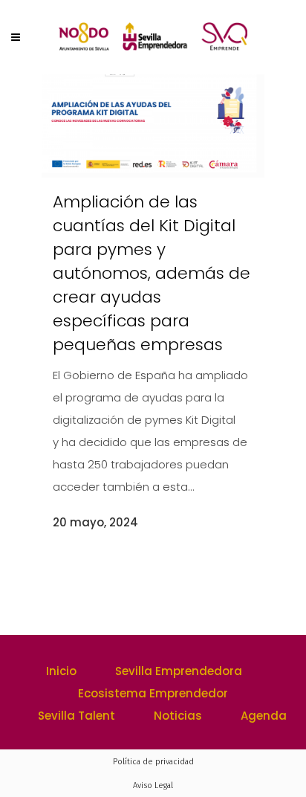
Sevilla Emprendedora (178, 671)
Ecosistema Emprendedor (153, 693)
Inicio (61, 671)
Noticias (178, 715)
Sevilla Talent (76, 715)
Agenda (264, 715)
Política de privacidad (153, 762)
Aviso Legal (153, 785)
